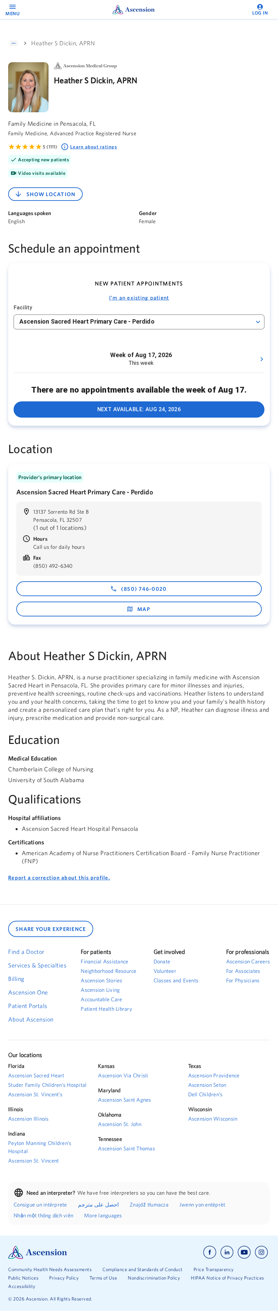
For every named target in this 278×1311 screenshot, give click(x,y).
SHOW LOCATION (50, 194)
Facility (23, 307)
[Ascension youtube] (244, 1252)
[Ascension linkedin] (227, 1252)
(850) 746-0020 (144, 589)
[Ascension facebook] (209, 1252)
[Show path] (13, 43)
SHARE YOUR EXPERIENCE (51, 929)
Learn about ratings (93, 146)
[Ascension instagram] (261, 1252)
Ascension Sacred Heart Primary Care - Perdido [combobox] (87, 321)
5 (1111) (50, 146)
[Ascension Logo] (73, 1252)
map (143, 609)
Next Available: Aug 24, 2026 (139, 409)
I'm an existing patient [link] (139, 298)
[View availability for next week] (262, 359)
